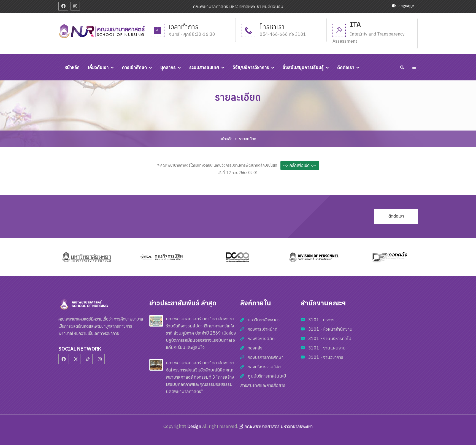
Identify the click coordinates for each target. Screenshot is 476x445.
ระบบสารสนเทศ (204, 67)
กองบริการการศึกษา (265, 357)
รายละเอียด (247, 138)
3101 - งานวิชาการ (325, 357)
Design (194, 426)
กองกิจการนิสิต (261, 338)
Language (405, 5)
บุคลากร (168, 67)
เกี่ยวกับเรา (98, 67)
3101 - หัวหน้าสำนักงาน (330, 329)
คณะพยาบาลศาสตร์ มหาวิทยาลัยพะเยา (278, 426)
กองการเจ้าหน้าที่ (262, 329)
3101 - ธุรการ (321, 319)
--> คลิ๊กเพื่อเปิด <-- (300, 165)
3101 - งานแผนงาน (327, 348)
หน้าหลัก (226, 138)
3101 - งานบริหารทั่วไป (329, 338)
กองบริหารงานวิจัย (264, 366)
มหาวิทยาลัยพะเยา (264, 319)
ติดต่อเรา (345, 67)
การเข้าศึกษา (134, 67)
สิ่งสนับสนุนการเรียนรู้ (303, 67)
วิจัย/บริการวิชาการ (251, 67)
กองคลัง (255, 348)
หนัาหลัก (72, 67)
